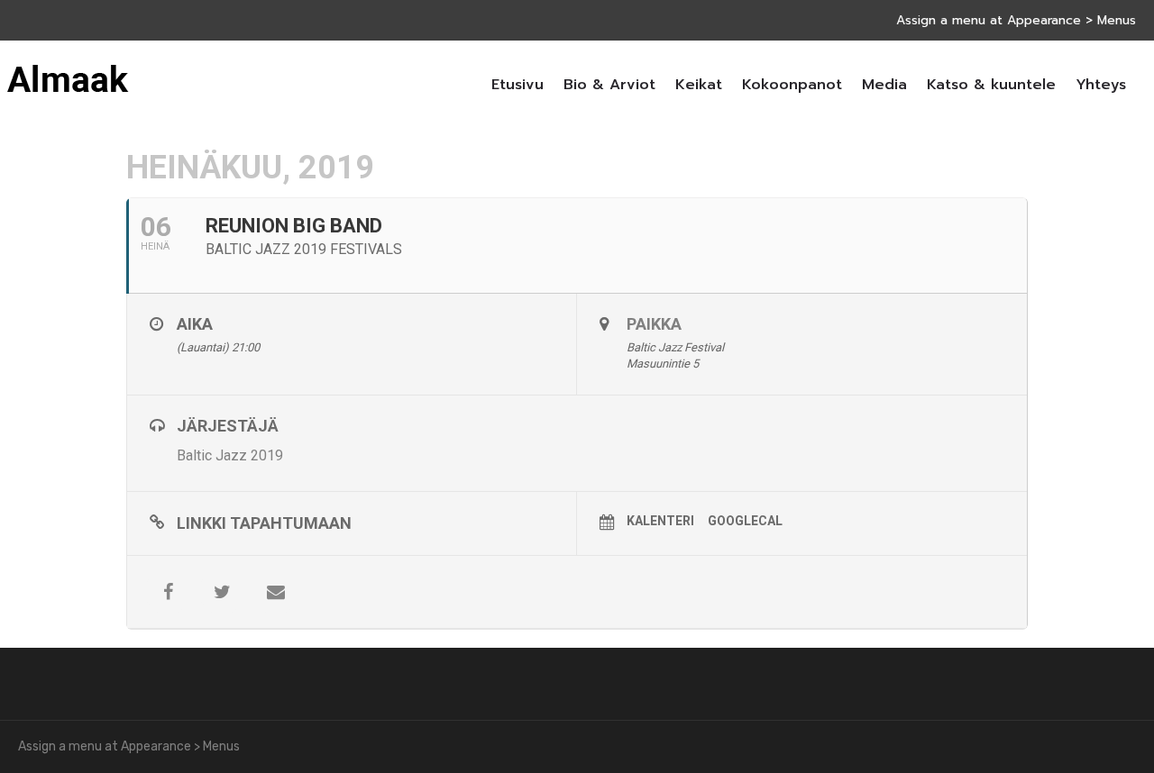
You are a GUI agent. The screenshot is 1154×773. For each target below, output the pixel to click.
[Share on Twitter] (221, 591)
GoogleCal (745, 521)
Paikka (654, 323)
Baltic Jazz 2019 (230, 455)
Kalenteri (660, 521)
